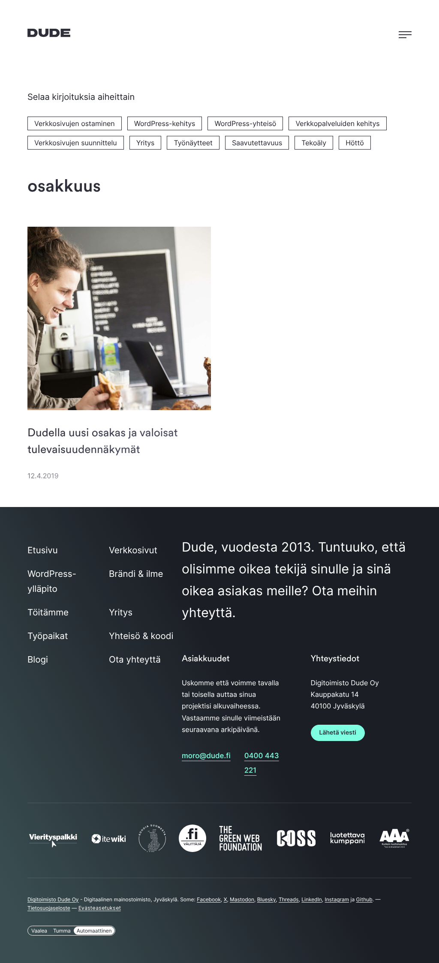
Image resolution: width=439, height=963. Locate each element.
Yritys (145, 142)
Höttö (355, 142)
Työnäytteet (193, 142)
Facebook (209, 899)
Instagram (337, 899)
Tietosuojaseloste (48, 908)
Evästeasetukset (99, 908)
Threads (289, 899)
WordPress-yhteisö (245, 123)
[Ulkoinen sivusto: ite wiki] (109, 840)
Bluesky (266, 899)
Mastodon (242, 899)
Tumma (62, 930)
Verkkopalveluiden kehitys (337, 123)
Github (364, 899)
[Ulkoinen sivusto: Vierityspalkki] (53, 843)
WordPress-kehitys (164, 123)
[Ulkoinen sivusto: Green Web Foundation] (240, 848)
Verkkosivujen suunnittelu (75, 142)
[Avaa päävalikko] (405, 33)
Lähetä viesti (337, 732)
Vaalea (39, 930)
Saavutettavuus (257, 142)
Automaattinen (94, 930)
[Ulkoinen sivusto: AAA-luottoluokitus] (394, 847)
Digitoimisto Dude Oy (53, 899)
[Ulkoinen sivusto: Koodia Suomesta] (152, 849)
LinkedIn (311, 899)
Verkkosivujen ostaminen (74, 123)
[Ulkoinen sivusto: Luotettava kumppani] (348, 841)
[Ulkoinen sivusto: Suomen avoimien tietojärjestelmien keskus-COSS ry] (296, 845)
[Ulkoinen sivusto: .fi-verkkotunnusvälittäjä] (192, 849)
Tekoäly (313, 142)
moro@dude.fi (206, 756)
